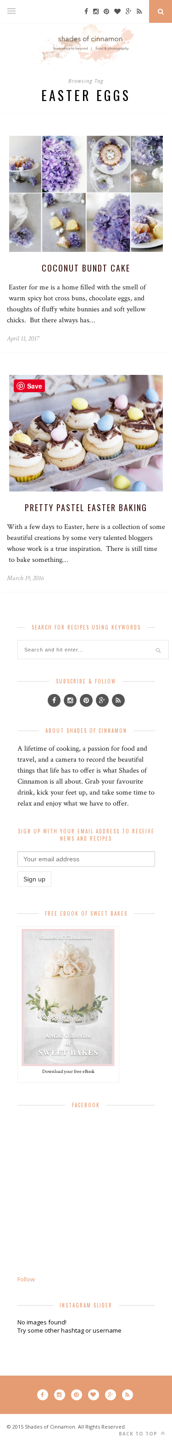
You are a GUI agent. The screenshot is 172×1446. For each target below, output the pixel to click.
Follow (26, 1279)
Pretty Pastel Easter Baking (86, 507)
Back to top (139, 1433)
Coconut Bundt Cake (86, 268)
